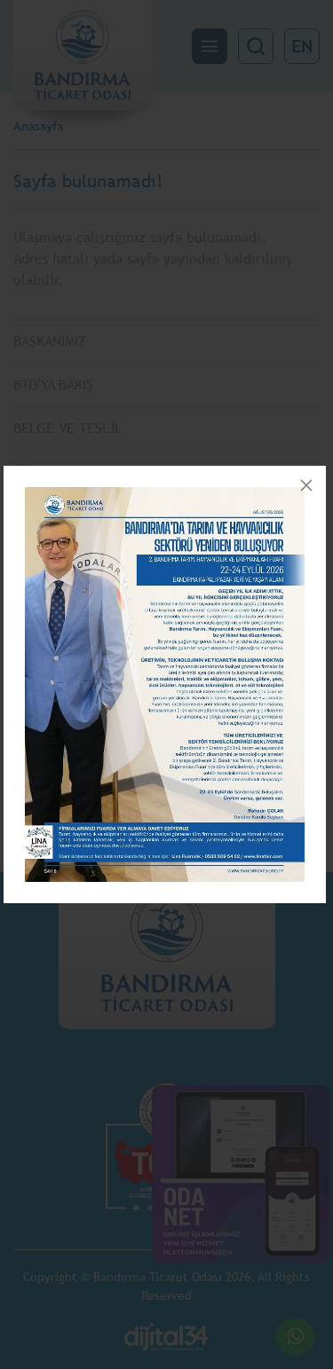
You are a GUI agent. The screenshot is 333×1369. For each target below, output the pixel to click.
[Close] (306, 485)
